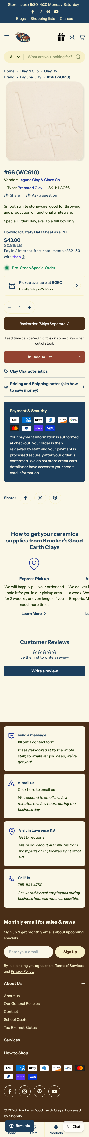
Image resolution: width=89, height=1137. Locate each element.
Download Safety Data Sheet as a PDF (36, 232)
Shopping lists (43, 18)
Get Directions (31, 837)
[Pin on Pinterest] (55, 498)
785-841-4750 (30, 884)
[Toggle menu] (7, 37)
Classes (66, 18)
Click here (26, 789)
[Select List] (80, 357)
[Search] (78, 57)
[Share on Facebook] (25, 498)
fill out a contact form (36, 742)
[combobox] (44, 57)
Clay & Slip (29, 71)
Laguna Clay (30, 77)
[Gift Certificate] (61, 37)
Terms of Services (69, 965)
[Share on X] (40, 498)
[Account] (72, 37)
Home (9, 71)
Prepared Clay (30, 187)
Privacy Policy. (22, 971)
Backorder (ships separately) (45, 323)
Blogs (21, 18)
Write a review (44, 670)
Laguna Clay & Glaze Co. (40, 179)
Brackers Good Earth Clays (40, 1110)
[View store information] (77, 286)
